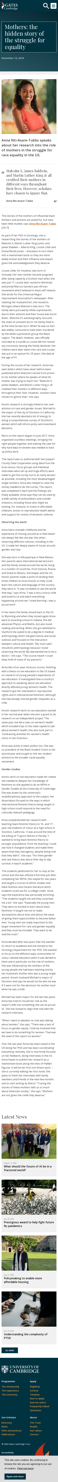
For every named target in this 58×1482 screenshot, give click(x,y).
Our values (36, 1430)
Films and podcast (11, 1430)
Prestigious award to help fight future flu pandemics (29, 1224)
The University (10, 1394)
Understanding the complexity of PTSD (25, 1336)
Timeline (35, 1394)
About (33, 1417)
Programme (8, 1381)
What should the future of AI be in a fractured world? (28, 1168)
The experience (10, 1390)
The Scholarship (10, 1386)
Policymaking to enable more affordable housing (23, 1280)
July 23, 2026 (9, 1331)
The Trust (35, 1422)
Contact (34, 1434)
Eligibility (35, 1386)
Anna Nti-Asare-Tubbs (42, 223)
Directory (7, 1422)
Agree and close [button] (15, 1476)
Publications (8, 1434)
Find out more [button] (25, 1468)
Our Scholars (9, 1417)
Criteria (34, 1390)
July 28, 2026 (9, 1219)
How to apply (37, 1398)
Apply (33, 1381)
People (33, 1426)
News (5, 1426)
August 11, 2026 (10, 1163)
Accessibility (8, 1452)
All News (9, 1350)
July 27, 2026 (9, 1275)
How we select (38, 1402)
